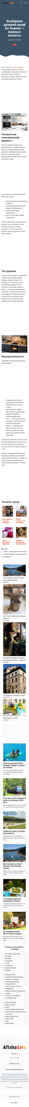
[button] (21, 3)
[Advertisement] (14, 97)
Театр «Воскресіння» (12, 981)
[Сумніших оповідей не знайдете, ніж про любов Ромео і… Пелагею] (14, 639)
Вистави (8, 958)
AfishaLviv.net (16, 1096)
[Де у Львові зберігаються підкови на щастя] (14, 599)
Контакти (14, 1054)
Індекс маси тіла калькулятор (14, 1087)
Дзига (7, 1007)
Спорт (7, 963)
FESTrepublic (9, 1019)
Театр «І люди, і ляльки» (13, 986)
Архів (5, 549)
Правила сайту (14, 1063)
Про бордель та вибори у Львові (14, 695)
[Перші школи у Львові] (14, 708)
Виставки (8, 956)
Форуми (8, 970)
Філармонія (9, 988)
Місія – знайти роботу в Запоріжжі (15, 551)
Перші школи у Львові (10, 718)
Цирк (7, 1021)
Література (8, 965)
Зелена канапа (10, 1005)
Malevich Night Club (11, 1016)
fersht (19, 40)
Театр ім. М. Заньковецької (14, 977)
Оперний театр (10, 974)
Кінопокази (9, 961)
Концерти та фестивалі (12, 954)
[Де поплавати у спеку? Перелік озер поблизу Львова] (14, 571)
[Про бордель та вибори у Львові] (14, 679)
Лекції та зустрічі (11, 968)
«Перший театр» (10, 984)
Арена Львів (9, 1023)
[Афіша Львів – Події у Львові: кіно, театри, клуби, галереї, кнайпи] (8, 3)
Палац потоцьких (11, 1002)
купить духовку (18, 67)
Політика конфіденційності (14, 1069)
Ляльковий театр (11, 998)
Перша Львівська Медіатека (14, 1009)
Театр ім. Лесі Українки (13, 995)
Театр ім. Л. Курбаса (12, 979)
